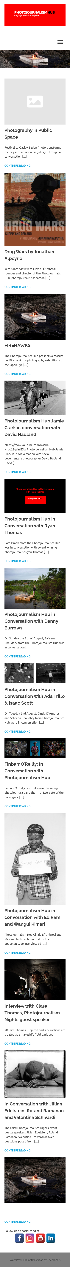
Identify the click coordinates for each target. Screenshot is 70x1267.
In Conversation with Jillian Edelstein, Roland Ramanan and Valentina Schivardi (34, 1110)
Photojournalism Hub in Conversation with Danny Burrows (31, 621)
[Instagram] (30, 1238)
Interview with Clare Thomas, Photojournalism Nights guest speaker (32, 1012)
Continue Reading (17, 165)
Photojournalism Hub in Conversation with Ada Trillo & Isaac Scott (34, 696)
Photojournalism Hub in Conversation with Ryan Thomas (29, 525)
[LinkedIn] (50, 1238)
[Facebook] (19, 1238)
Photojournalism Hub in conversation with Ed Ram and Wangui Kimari (32, 917)
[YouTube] (40, 1238)
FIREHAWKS (17, 345)
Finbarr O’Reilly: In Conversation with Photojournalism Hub (27, 770)
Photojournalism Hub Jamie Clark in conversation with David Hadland (34, 427)
